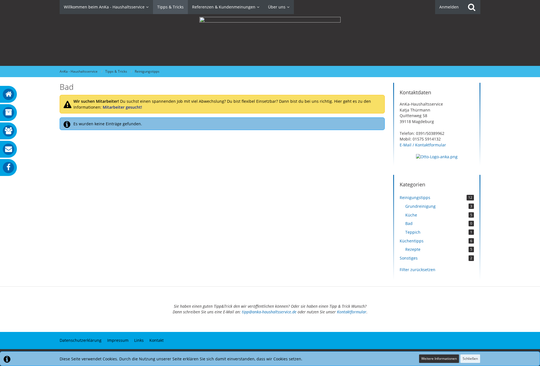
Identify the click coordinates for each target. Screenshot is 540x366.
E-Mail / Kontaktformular (423, 145)
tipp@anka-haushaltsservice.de (269, 311)
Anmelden (449, 7)
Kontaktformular (351, 311)
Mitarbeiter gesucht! (122, 107)
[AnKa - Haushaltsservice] (270, 40)
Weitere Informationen (439, 358)
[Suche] (471, 7)
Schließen (470, 358)
